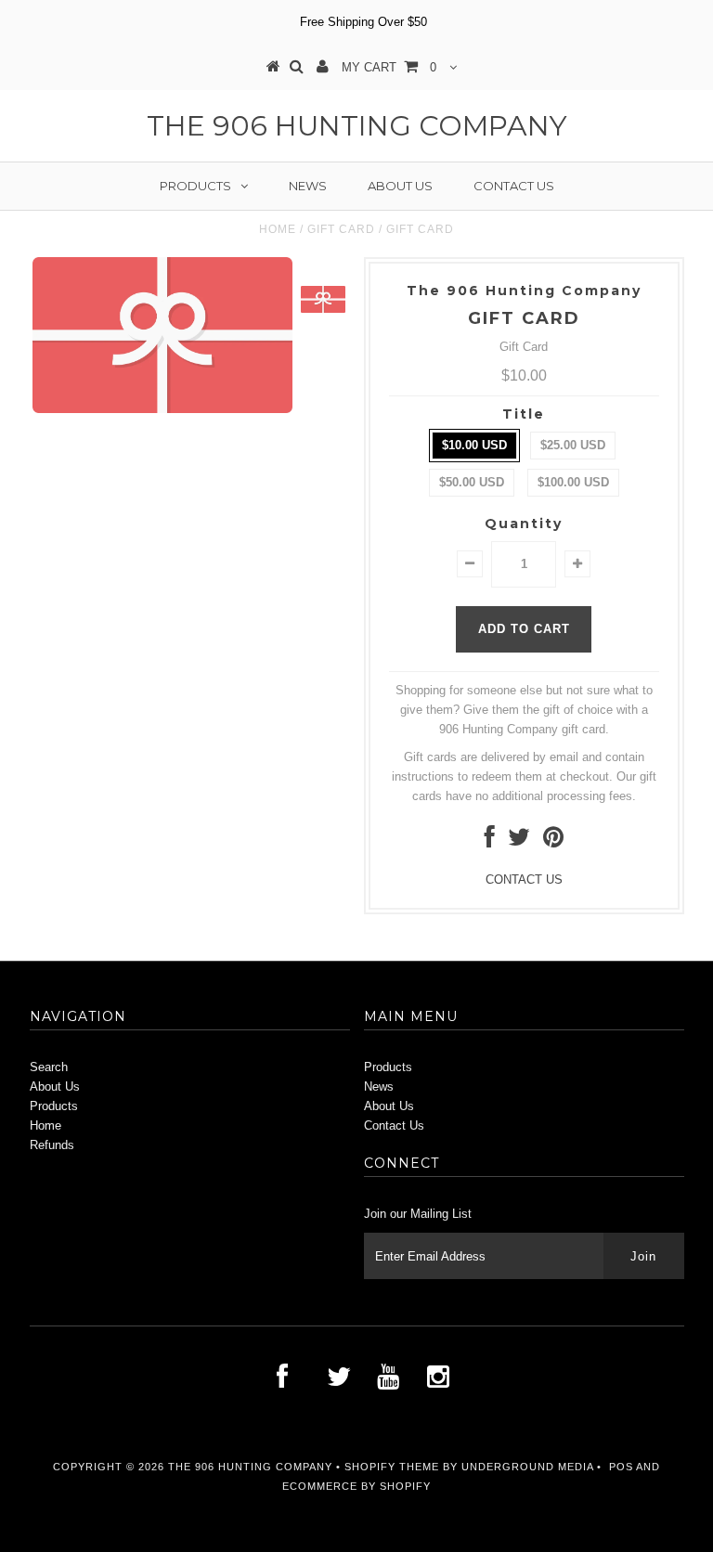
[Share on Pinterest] (553, 841)
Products (195, 185)
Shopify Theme (391, 1466)
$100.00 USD (573, 482)
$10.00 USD (474, 445)
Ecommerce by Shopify (356, 1486)
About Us (400, 185)
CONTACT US (524, 879)
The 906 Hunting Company (357, 126)
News (308, 185)
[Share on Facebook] (490, 841)
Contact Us (513, 185)
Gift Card (341, 229)
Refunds (52, 1145)
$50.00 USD (471, 482)
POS (621, 1466)
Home (277, 229)
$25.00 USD (572, 445)
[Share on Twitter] (519, 841)
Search (49, 1067)
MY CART (389, 67)
